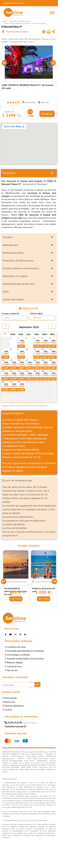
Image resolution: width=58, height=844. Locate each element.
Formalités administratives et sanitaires (25, 650)
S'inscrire (34, 684)
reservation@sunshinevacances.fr (22, 3)
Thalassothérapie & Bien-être (19, 283)
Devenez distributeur (14, 705)
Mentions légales (15, 662)
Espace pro (9, 701)
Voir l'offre (15, 598)
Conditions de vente (16, 646)
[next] (52, 326)
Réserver (47, 114)
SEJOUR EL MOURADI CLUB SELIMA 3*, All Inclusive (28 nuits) (43, 588)
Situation (8, 237)
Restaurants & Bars (13, 252)
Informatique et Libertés (18, 654)
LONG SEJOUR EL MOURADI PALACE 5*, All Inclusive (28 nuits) (24, 23)
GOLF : (6, 291)
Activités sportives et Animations (21, 268)
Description (9, 172)
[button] (3, 581)
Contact (8, 709)
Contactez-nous (14, 666)
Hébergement (10, 244)
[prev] (5, 326)
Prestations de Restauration (18, 260)
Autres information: (13, 299)
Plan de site (12, 670)
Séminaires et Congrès (15, 276)
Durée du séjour (36, 313)
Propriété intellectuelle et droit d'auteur (25, 658)
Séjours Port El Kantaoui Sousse (20, 21)
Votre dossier (10, 697)
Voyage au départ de (10, 313)
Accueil (3, 21)
